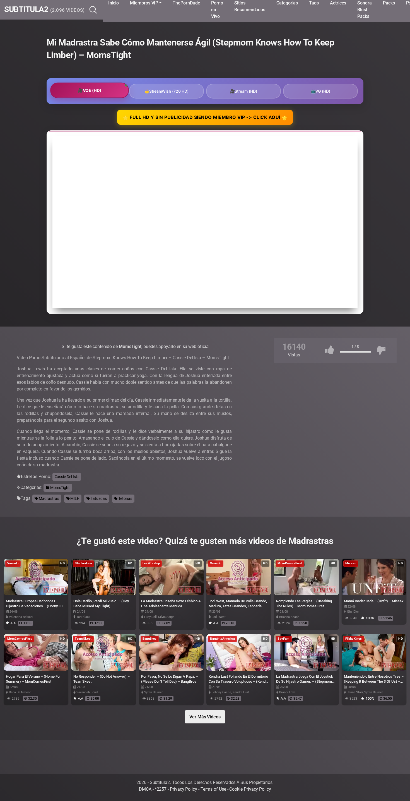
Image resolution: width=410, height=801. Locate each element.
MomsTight (59, 487)
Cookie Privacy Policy (250, 789)
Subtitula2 (44, 9)
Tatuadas (98, 498)
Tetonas (124, 498)
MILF (74, 498)
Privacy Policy (183, 789)
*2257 (161, 789)
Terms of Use (213, 789)
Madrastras (48, 498)
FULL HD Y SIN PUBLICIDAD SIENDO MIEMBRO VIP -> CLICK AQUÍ (205, 117)
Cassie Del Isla (67, 476)
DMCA (145, 789)
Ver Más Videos (205, 717)
